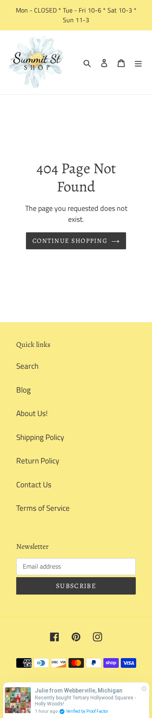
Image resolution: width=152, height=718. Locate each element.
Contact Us (33, 484)
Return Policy (37, 460)
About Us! (32, 413)
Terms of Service (43, 508)
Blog (23, 389)
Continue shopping (69, 240)
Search (27, 366)
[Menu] (138, 62)
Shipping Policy (40, 437)
